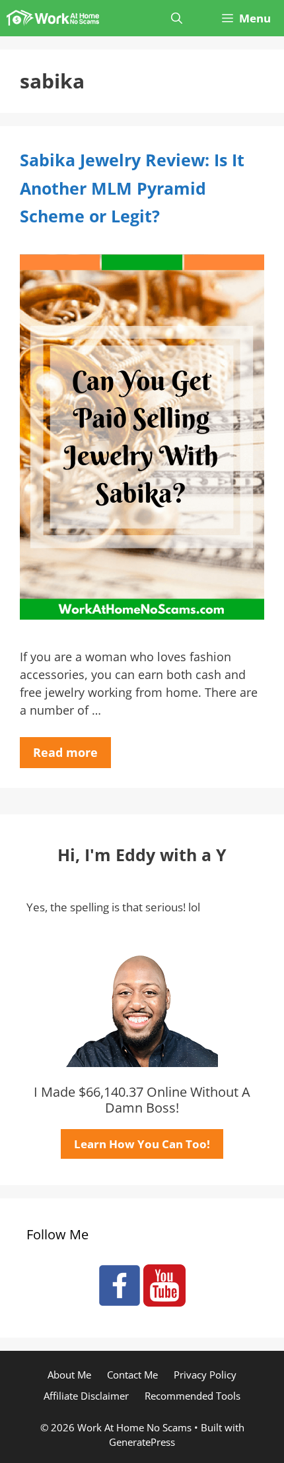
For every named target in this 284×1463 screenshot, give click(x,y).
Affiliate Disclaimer (86, 1395)
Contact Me (132, 1374)
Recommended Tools (192, 1395)
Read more (65, 752)
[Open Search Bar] (176, 18)
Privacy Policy (205, 1374)
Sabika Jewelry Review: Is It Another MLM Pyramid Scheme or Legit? (132, 187)
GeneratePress (142, 1441)
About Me (69, 1374)
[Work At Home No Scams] (53, 18)
